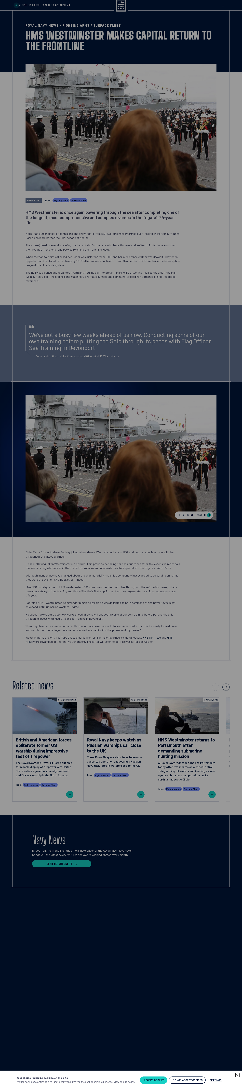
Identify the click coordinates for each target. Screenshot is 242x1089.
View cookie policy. (124, 1081)
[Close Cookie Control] (237, 1075)
